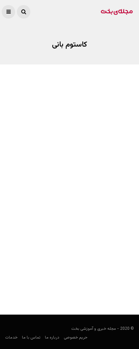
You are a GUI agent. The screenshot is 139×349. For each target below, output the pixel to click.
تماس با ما (31, 337)
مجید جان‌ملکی (120, 128)
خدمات (11, 337)
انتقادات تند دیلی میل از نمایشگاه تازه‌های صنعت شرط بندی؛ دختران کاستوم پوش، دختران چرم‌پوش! (71, 110)
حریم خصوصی (75, 337)
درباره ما (52, 337)
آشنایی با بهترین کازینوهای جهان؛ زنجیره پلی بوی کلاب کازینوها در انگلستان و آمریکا (74, 272)
